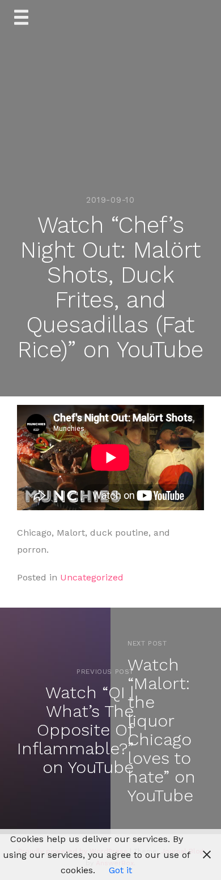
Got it (120, 870)
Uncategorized (92, 577)
